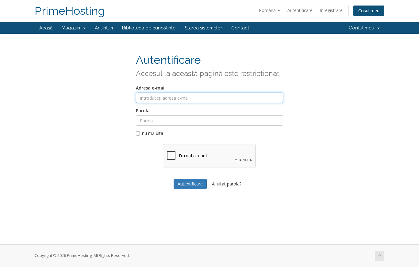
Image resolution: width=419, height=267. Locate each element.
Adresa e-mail (151, 88)
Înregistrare (331, 10)
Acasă (45, 28)
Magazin (72, 28)
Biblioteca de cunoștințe (148, 28)
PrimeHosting (70, 10)
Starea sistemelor (203, 28)
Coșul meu (368, 10)
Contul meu (363, 28)
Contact (240, 28)
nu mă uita (152, 133)
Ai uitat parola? (226, 184)
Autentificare (300, 10)
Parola (143, 110)
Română (268, 10)
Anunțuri (104, 28)
